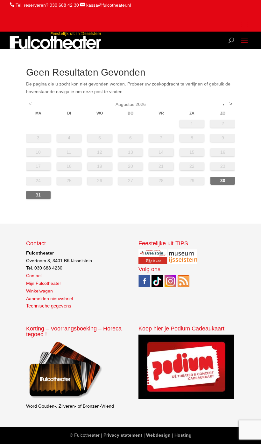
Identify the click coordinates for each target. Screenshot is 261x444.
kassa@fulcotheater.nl (108, 5)
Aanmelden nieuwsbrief (49, 298)
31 (38, 194)
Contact (34, 275)
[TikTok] (157, 285)
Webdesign (158, 435)
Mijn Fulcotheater (43, 283)
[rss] (183, 285)
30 (222, 180)
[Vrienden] (64, 398)
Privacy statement (122, 435)
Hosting (183, 435)
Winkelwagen (39, 290)
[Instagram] (170, 285)
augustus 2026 (131, 104)
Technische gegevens (48, 305)
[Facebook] (144, 285)
